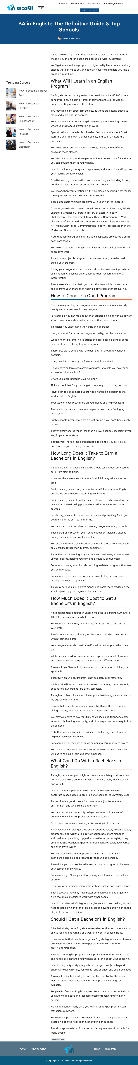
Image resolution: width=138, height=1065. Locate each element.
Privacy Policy (38, 1049)
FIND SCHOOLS (89, 10)
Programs (110, 1049)
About (23, 1049)
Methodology (58, 1039)
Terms (97, 1049)
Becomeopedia (68, 1060)
